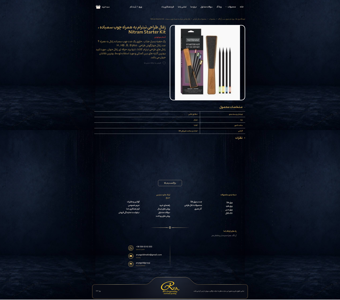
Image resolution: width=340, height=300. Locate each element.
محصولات (232, 6)
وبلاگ (219, 6)
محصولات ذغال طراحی (193, 205)
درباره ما (193, 6)
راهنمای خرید (164, 205)
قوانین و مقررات (133, 201)
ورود (140, 6)
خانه (242, 6)
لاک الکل (229, 213)
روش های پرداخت (163, 216)
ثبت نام (133, 6)
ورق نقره (229, 206)
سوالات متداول (206, 6)
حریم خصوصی (134, 205)
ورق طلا (229, 202)
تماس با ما (182, 6)
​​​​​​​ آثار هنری (198, 209)
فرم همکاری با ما (167, 6)
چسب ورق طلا (196, 201)
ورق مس (229, 209)
